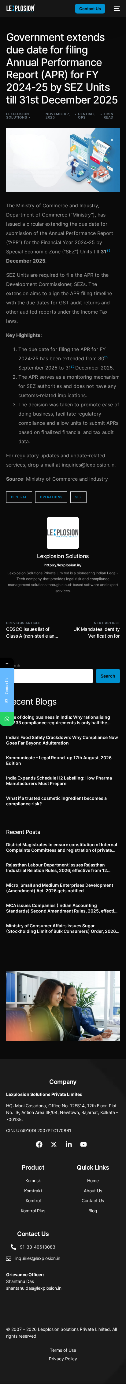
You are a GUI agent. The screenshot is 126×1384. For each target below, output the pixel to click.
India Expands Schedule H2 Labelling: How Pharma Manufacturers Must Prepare (59, 780)
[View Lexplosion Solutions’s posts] (63, 533)
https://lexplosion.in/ (63, 565)
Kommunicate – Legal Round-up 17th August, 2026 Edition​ (59, 760)
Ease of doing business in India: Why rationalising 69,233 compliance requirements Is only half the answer (58, 719)
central (19, 497)
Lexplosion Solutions (17, 115)
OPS (81, 117)
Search (108, 675)
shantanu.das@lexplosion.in (33, 1288)
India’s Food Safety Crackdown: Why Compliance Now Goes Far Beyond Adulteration (62, 740)
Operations (51, 497)
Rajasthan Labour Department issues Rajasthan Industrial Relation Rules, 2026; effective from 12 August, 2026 (56, 867)
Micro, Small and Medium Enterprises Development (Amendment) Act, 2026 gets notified (59, 887)
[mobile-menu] (115, 8)
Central (86, 114)
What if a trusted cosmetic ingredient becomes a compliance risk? (56, 801)
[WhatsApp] (7, 719)
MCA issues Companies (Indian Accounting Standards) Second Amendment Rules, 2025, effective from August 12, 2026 (62, 908)
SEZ (78, 497)
